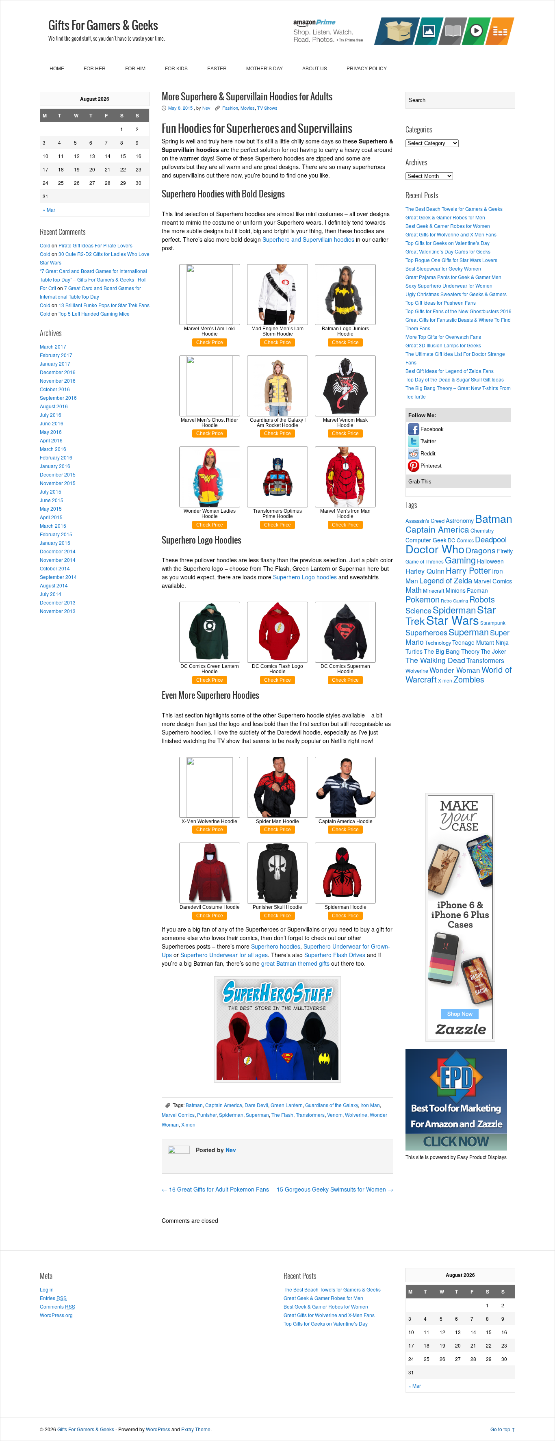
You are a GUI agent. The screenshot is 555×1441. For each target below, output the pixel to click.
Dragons (481, 550)
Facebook (432, 429)
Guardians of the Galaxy (331, 1104)
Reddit (428, 454)
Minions (456, 590)
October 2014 (55, 568)
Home (57, 68)
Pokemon (422, 599)
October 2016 (55, 389)
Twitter (428, 441)
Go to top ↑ (502, 1429)
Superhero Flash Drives (334, 955)
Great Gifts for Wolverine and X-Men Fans (450, 234)
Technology (438, 642)
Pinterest (431, 466)
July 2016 (50, 414)
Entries (53, 1297)
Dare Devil (256, 1104)
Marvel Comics (178, 1114)
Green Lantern (287, 1104)
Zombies (468, 679)
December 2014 (58, 551)
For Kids (176, 68)
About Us (314, 68)
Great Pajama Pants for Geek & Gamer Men (453, 276)
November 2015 (58, 482)
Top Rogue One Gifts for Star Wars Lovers (451, 259)
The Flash (282, 1114)
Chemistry (482, 530)
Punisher (207, 1114)
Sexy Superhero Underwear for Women (448, 285)
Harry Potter (468, 570)
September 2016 (58, 397)
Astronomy (460, 520)
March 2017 (53, 346)
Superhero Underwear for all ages (224, 955)
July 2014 (50, 593)
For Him (135, 68)
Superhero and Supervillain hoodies (308, 239)
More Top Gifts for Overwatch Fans (443, 336)
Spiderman (231, 1114)
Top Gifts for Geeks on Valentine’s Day (447, 242)
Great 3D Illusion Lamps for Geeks (443, 345)
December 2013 (58, 602)
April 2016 (51, 440)
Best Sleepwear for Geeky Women (443, 268)
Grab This (419, 482)
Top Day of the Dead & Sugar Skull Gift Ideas (454, 379)
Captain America (223, 1104)
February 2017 (56, 354)
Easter (217, 68)
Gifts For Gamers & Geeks (103, 26)
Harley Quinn (424, 571)
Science (418, 610)
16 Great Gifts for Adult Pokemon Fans (215, 1189)
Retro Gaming (454, 601)
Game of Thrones (424, 561)
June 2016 (51, 423)
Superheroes (426, 632)
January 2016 (55, 465)
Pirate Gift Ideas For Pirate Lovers (95, 245)
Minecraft (433, 590)
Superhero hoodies (275, 946)
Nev (206, 107)
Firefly (505, 550)
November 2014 (58, 559)
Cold (45, 245)
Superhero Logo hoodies (305, 577)
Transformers (310, 1114)
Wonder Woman (454, 670)
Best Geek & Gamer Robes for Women (447, 225)
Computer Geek (426, 540)
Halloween (490, 561)
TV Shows (267, 107)
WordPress (158, 1429)
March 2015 (53, 525)
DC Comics (461, 540)
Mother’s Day (264, 68)
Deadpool (491, 538)
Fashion (230, 107)
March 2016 (53, 448)
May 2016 (51, 431)
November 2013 (58, 610)
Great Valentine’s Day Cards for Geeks (447, 251)
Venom (335, 1114)
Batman (194, 1104)
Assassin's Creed (424, 520)
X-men (188, 1124)
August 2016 (54, 406)
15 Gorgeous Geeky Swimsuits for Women (335, 1189)
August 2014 (54, 585)
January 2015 (55, 542)
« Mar (49, 209)
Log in (47, 1289)
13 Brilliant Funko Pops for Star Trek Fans (104, 304)
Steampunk (492, 623)
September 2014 (58, 576)
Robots (482, 599)
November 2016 (58, 380)
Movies (248, 107)
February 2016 (56, 457)
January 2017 (55, 363)
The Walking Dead (435, 660)
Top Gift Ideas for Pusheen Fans (440, 302)
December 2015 (58, 474)
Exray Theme (195, 1429)
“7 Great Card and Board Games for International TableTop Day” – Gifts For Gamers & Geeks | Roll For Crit (93, 279)
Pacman (477, 590)
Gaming (460, 559)
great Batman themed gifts (295, 963)
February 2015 (56, 534)
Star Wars (452, 619)
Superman (257, 1114)
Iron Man (370, 1104)
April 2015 (51, 517)
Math (413, 589)
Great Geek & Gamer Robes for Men (445, 217)
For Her (95, 68)
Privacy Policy (367, 68)
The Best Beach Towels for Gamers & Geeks (454, 208)
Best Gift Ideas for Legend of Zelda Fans (449, 370)
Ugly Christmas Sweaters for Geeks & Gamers (456, 293)
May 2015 (51, 508)
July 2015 (50, 491)
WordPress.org (56, 1314)
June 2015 (51, 499)
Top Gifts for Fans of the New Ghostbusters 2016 (458, 311)
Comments (57, 1306)
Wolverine (356, 1114)
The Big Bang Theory (451, 651)
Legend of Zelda (445, 579)
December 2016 (58, 371)
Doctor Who (434, 549)
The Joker (493, 651)
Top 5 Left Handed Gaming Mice (94, 313)
